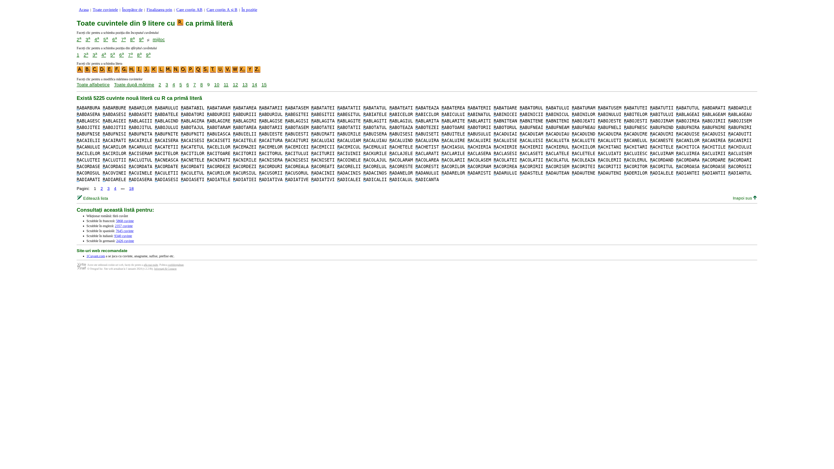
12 (235, 84)
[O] (183, 72)
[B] (87, 72)
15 (264, 84)
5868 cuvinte (125, 221)
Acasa (84, 9)
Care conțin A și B (222, 9)
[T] (213, 72)
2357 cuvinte (124, 226)
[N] (176, 72)
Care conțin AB (189, 9)
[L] (161, 72)
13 (245, 84)
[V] (228, 72)
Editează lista (95, 198)
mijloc (159, 39)
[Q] (198, 72)
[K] (154, 72)
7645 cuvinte (125, 231)
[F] (117, 72)
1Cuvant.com (95, 256)
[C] (95, 72)
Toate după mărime (134, 84)
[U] (220, 72)
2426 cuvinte (125, 241)
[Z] (257, 72)
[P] (191, 72)
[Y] (250, 72)
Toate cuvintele (105, 9)
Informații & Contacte (165, 268)
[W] (235, 72)
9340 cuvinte (123, 236)
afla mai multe (151, 264)
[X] (243, 72)
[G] (124, 72)
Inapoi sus (743, 198)
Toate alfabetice (93, 84)
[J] (147, 72)
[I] (139, 72)
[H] (132, 72)
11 (226, 84)
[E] (110, 72)
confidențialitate (176, 264)
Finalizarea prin (159, 9)
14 (254, 84)
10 (216, 84)
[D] (102, 72)
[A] (80, 72)
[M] (169, 72)
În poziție (249, 9)
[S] (206, 72)
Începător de (132, 9)
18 (131, 188)
